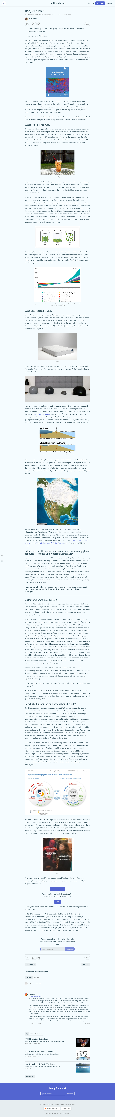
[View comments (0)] (42, 1046)
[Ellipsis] (89, 993)
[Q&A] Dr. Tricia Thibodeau (36, 1039)
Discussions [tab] (38, 1034)
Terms (62, 1104)
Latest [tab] (31, 1034)
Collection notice (70, 1104)
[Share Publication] (93, 3)
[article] (57, 1042)
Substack (48, 1113)
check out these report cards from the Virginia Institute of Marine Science (56, 541)
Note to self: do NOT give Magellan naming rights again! (42, 1066)
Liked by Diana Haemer (36, 996)
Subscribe (100, 3)
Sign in (109, 3)
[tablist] (32, 977)
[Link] (22, 124)
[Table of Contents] (2, 558)
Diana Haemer (33, 18)
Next (84, 964)
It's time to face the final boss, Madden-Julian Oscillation (42, 1054)
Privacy (57, 1104)
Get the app (66, 1109)
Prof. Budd (32, 994)
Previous (32, 964)
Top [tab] (27, 1034)
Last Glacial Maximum (41, 414)
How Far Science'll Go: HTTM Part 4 (40, 1064)
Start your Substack (53, 1109)
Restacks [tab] (36, 977)
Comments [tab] (29, 977)
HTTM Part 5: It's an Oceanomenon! (40, 1051)
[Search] (89, 3)
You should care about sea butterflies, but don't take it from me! (44, 1041)
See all (28, 1076)
